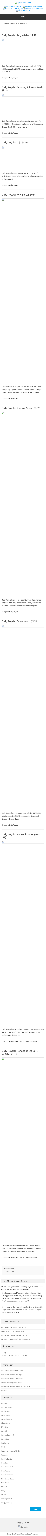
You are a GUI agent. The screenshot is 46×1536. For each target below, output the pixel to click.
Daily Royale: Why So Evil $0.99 (19, 194)
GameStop (5, 1439)
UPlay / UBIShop (7, 1503)
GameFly (4, 1431)
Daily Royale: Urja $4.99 (15, 142)
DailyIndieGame (6, 1419)
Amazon (4, 1403)
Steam (3, 1495)
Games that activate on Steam (12, 1378)
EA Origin (4, 1427)
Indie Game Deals (7, 1467)
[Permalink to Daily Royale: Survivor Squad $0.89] (23, 414)
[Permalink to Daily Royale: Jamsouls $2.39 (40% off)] (23, 843)
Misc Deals (5, 1483)
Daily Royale (13, 78)
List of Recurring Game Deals (11, 1382)
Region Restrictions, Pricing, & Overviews (15, 1386)
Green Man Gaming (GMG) (10, 1451)
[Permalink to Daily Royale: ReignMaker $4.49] (23, 41)
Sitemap (4, 1390)
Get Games (5, 1443)
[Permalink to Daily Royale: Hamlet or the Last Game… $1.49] (23, 1059)
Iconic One (11, 1534)
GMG (4, 1353)
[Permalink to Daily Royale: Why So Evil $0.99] (23, 200)
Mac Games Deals (7, 1479)
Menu (23, 16)
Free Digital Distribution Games (12, 1370)
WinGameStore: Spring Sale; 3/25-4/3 (14, 1327)
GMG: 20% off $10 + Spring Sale (12, 1331)
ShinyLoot (4, 1491)
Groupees (4, 1455)
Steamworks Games (30, 1041)
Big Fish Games (6, 1407)
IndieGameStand (7, 1475)
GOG (3, 1447)
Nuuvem (4, 1487)
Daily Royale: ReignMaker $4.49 (19, 35)
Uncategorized (6, 1499)
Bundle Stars (5, 1411)
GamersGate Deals (7, 1435)
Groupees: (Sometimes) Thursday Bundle (15, 1339)
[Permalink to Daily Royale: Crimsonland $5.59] (23, 627)
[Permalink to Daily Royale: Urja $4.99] (23, 148)
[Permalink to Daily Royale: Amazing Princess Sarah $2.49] (23, 96)
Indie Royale (5, 1471)
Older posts (8, 1272)
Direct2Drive (5, 1423)
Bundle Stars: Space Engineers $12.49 (14, 1335)
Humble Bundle (6, 1459)
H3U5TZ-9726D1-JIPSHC (11, 1355)
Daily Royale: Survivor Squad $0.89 (21, 408)
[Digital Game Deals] (23, 3)
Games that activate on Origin (11, 1374)
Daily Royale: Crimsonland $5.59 (19, 621)
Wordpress (34, 1534)
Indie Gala (4, 1463)
